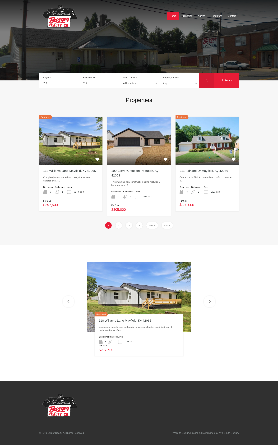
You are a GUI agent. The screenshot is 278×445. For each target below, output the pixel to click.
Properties (187, 15)
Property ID (89, 77)
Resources (216, 15)
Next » (152, 225)
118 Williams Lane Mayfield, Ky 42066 (69, 170)
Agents (201, 15)
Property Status (171, 77)
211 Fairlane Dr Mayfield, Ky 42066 (204, 170)
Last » (167, 225)
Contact (232, 15)
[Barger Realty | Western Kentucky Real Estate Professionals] (59, 27)
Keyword (47, 77)
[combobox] (139, 84)
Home (173, 15)
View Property (71, 155)
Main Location (130, 77)
